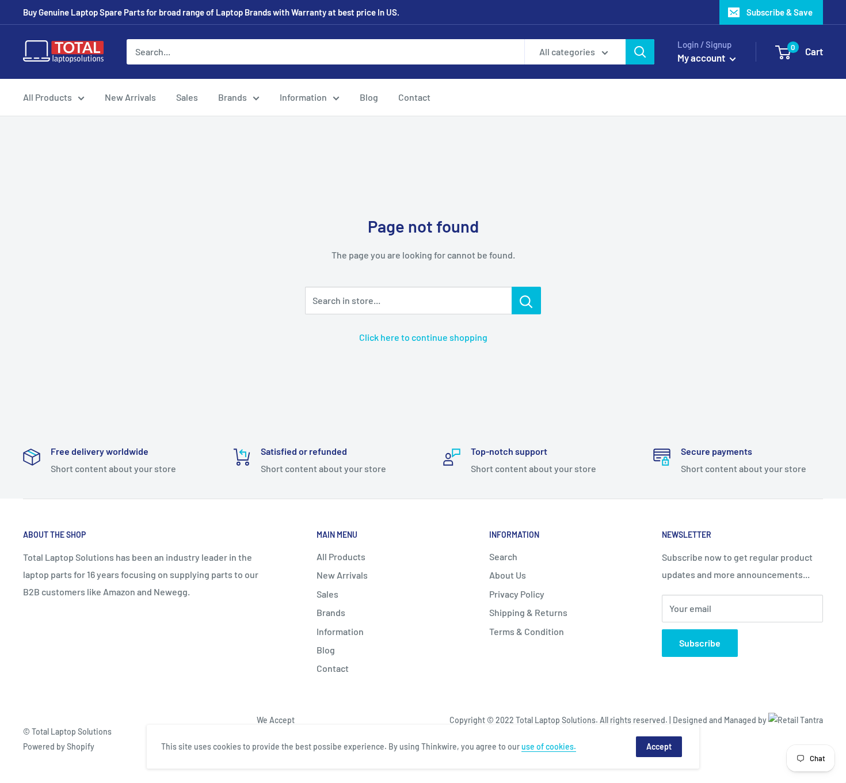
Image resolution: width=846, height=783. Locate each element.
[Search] (640, 51)
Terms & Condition (526, 631)
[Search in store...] (526, 300)
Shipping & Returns (528, 612)
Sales (187, 97)
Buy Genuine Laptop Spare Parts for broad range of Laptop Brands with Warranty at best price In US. (211, 12)
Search (503, 556)
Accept (659, 746)
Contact (414, 97)
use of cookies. (548, 746)
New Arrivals (130, 97)
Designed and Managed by (720, 720)
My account (702, 57)
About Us (507, 574)
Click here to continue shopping (423, 337)
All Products (47, 97)
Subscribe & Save (779, 12)
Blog (369, 97)
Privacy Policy (516, 593)
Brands (232, 97)
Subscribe (700, 642)
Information (303, 97)
